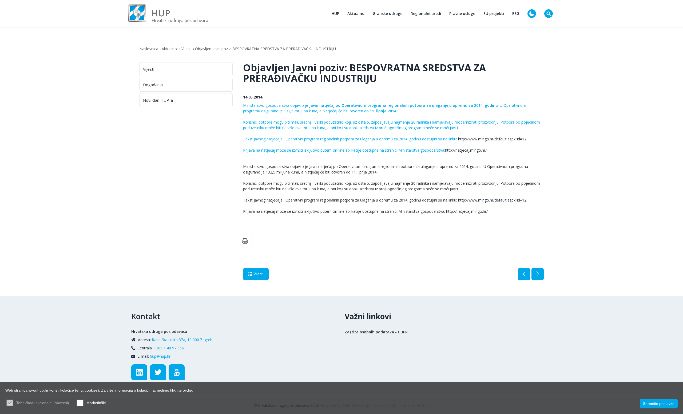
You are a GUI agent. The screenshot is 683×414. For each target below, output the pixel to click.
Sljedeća (537, 274)
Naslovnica (148, 48)
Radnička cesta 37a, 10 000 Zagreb (182, 339)
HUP (335, 13)
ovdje (187, 390)
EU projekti (493, 13)
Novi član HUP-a (158, 100)
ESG (515, 13)
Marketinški (96, 403)
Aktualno (355, 13)
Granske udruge (387, 13)
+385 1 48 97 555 (169, 347)
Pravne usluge (462, 13)
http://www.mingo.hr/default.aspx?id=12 (492, 138)
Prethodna (524, 274)
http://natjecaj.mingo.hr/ (466, 150)
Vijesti (186, 48)
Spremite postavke (658, 403)
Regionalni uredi (426, 13)
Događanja (153, 84)
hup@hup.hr (160, 356)
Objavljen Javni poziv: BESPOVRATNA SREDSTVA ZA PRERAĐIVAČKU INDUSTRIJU (265, 48)
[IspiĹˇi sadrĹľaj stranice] (245, 241)
